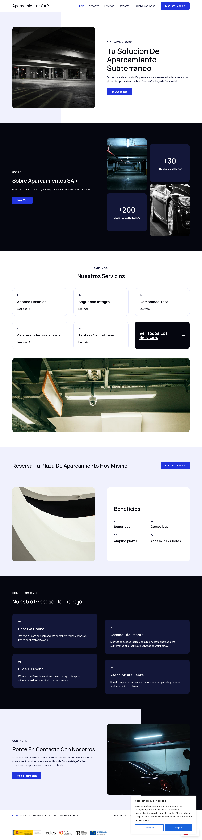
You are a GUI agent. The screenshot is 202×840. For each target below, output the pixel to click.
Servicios (109, 6)
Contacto (124, 6)
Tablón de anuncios (144, 6)
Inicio (81, 6)
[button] (162, 335)
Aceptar (178, 827)
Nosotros (94, 6)
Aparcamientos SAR (30, 5)
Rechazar (149, 827)
